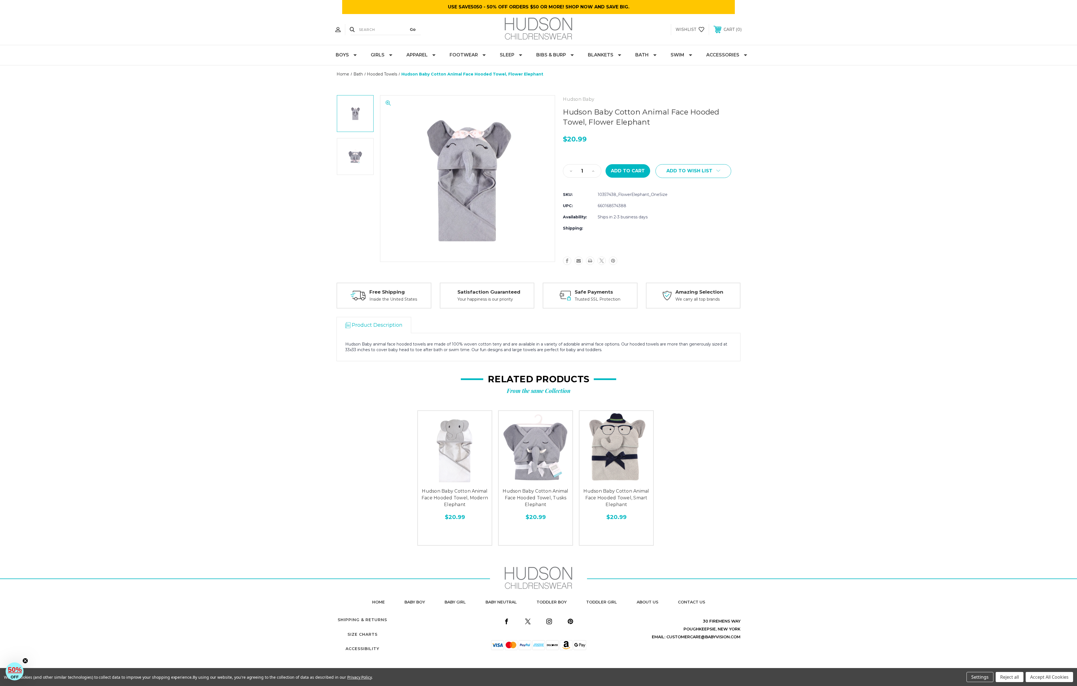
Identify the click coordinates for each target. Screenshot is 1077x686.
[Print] (590, 261)
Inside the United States (393, 299)
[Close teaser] (25, 661)
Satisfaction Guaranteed (488, 292)
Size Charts (363, 634)
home (378, 602)
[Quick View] (442, 479)
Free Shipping (387, 292)
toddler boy (552, 602)
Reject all (1009, 677)
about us (647, 602)
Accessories (722, 55)
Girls (378, 55)
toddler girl (601, 602)
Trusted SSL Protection (597, 299)
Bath (642, 55)
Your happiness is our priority (485, 299)
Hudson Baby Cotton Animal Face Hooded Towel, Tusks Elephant (535, 497)
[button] (15, 671)
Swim (677, 55)
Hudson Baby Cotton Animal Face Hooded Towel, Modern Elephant (455, 497)
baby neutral (501, 602)
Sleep (507, 55)
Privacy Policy (359, 677)
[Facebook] (567, 261)
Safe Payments (594, 292)
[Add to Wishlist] (455, 479)
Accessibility (362, 648)
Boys (342, 55)
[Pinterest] (613, 261)
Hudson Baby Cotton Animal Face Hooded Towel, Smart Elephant (616, 497)
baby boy (414, 602)
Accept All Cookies (1049, 677)
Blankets (600, 55)
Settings (980, 677)
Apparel (417, 55)
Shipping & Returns (362, 619)
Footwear (464, 55)
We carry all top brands (697, 299)
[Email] (578, 261)
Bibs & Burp (551, 55)
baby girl (455, 602)
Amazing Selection (699, 292)
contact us (691, 602)
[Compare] (467, 479)
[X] (601, 261)
